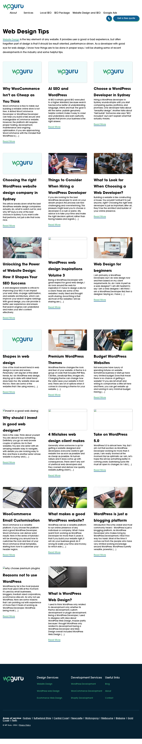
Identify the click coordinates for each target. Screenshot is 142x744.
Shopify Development (82, 698)
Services (28, 13)
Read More (9, 141)
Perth (14, 721)
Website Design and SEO (87, 13)
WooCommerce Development (86, 691)
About (13, 13)
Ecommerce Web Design (49, 698)
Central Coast (61, 718)
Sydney (27, 718)
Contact (109, 698)
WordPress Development (83, 684)
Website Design (11, 40)
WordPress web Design (48, 691)
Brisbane (120, 718)
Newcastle (77, 718)
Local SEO (45, 13)
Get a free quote (126, 18)
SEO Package (62, 13)
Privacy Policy (25, 725)
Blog (107, 684)
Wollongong (92, 718)
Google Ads (110, 13)
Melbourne (107, 718)
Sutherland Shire (42, 718)
